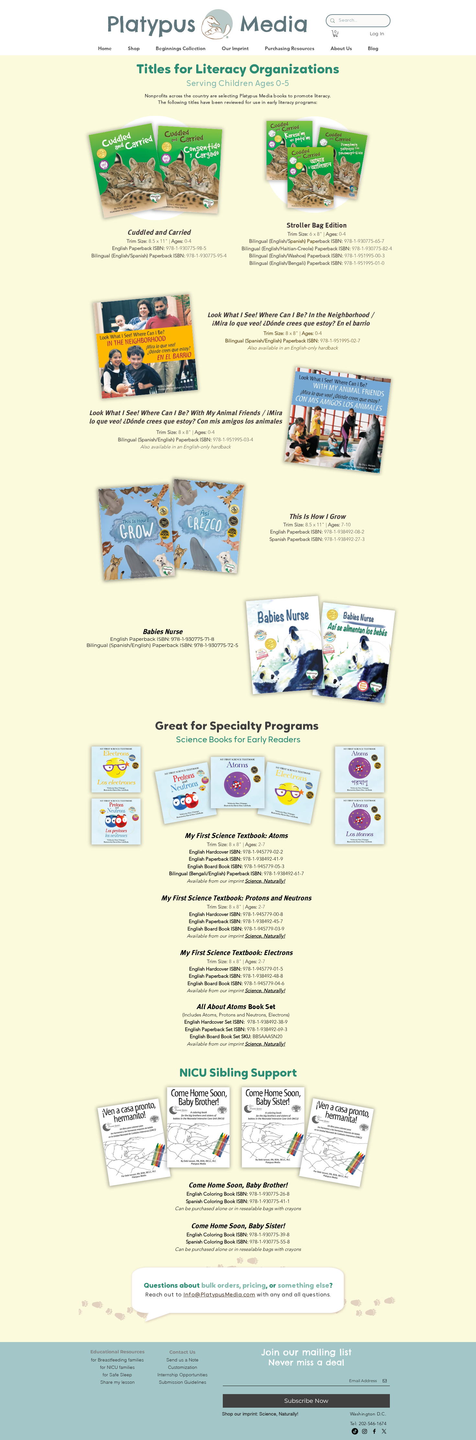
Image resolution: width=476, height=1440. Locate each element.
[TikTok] (355, 1431)
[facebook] (374, 1431)
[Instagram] (364, 1431)
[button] (335, 33)
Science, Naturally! (265, 881)
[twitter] (384, 1431)
